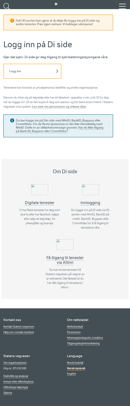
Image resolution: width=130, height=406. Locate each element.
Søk (7, 11)
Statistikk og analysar (15, 376)
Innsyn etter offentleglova (18, 381)
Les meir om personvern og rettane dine (59, 106)
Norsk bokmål (75, 362)
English (71, 373)
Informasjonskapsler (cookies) (85, 337)
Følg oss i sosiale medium (18, 332)
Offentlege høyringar (15, 387)
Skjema (7, 392)
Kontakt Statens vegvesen (18, 326)
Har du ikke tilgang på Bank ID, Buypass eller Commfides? (59, 129)
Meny (122, 11)
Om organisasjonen (15, 362)
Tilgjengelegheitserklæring (83, 343)
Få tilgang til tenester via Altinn (65, 260)
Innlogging (90, 202)
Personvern (74, 332)
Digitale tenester (39, 202)
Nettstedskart (75, 326)
